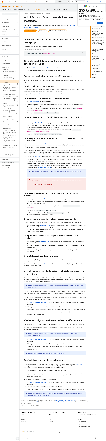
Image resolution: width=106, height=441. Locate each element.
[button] (8, 23)
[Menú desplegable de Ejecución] (32, 1)
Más (47, 1)
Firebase (26, 13)
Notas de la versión (82, 421)
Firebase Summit (53, 417)
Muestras (23, 419)
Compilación (18, 1)
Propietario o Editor (75, 25)
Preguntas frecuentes (83, 424)
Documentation (7, 6)
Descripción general (7, 9)
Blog (88, 1)
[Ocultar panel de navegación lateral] (17, 438)
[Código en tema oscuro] (82, 52)
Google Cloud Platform (62, 432)
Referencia (57, 9)
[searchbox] (10, 14)
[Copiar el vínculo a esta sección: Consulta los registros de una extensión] (59, 256)
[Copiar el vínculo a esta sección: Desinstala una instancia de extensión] (64, 360)
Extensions (18, 6)
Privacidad (30, 438)
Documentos (38, 1)
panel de (38, 68)
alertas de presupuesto (43, 94)
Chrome (46, 432)
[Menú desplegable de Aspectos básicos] (25, 9)
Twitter (50, 419)
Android (39, 432)
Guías (22, 414)
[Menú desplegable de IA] (30, 9)
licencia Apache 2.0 (33, 401)
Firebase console (31, 30)
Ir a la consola (94, 1)
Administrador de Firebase (31, 27)
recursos (36, 366)
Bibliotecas (23, 421)
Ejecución (28, 1)
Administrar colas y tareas (44, 167)
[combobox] (62, 1)
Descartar (91, 23)
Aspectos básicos (18, 9)
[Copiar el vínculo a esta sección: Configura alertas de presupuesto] (55, 86)
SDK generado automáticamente (57, 30)
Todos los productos (75, 432)
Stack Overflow (81, 417)
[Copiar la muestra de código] (84, 52)
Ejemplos (64, 9)
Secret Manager (39, 199)
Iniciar (99, 23)
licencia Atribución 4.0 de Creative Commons (65, 400)
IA (28, 9)
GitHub (22, 424)
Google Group (81, 419)
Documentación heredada (84, 426)
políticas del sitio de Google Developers (66, 401)
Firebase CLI (42, 30)
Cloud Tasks (41, 144)
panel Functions (34, 101)
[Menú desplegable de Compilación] (22, 1)
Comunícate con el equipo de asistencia (87, 414)
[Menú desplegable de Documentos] (43, 1)
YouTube (51, 421)
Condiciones (24, 438)
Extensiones (37, 157)
